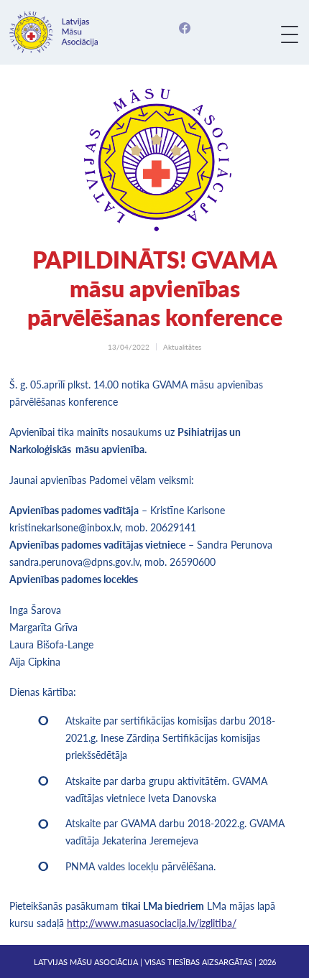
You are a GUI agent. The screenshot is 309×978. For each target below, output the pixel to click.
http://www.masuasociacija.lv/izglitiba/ (151, 923)
